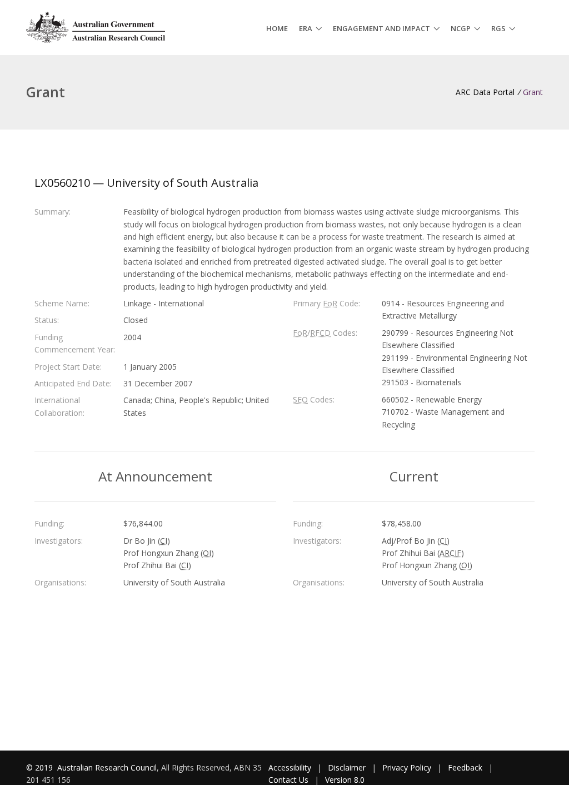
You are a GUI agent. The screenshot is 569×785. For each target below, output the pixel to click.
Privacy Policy (406, 767)
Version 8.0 (345, 779)
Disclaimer (347, 767)
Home (277, 28)
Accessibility (289, 767)
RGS (498, 28)
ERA (305, 28)
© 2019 (40, 767)
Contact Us (288, 779)
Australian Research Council (107, 767)
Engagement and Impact (381, 28)
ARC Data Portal (485, 92)
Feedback (465, 767)
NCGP (461, 28)
